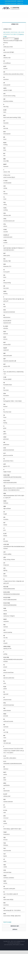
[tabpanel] (14, 475)
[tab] (14, 24)
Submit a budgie (7, 922)
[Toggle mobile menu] (25, 8)
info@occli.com (20, 1)
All (4, 32)
